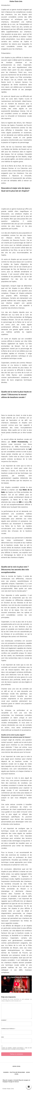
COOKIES (6, 1072)
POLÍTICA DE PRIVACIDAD (17, 1072)
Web (2, 1037)
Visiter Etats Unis (16, 1)
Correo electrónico (8, 1028)
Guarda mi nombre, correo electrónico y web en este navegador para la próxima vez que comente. (17, 1048)
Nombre (4, 1020)
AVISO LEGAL (16, 1066)
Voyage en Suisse (13, 1081)
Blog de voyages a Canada (10, 1080)
